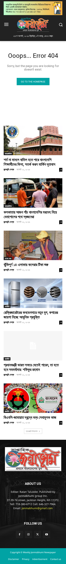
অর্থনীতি (7, 306)
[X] (37, 534)
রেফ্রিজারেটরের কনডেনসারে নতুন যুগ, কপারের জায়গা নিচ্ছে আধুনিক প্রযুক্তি (31, 314)
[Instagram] (28, 534)
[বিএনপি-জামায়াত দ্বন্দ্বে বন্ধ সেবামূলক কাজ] (33, 398)
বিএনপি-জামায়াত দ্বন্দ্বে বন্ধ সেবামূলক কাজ (30, 417)
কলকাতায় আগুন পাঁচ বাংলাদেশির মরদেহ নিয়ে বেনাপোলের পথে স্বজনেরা (30, 214)
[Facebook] (19, 534)
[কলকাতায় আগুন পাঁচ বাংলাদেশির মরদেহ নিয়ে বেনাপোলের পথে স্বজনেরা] (33, 193)
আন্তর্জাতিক (8, 153)
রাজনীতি (7, 358)
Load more (32, 431)
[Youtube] (46, 534)
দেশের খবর (8, 258)
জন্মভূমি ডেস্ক (9, 169)
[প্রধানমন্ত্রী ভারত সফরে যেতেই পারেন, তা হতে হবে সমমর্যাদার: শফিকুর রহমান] (33, 345)
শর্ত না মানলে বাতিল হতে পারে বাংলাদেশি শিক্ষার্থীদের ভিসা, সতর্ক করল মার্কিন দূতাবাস (29, 162)
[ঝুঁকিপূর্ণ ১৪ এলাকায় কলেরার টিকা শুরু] (33, 245)
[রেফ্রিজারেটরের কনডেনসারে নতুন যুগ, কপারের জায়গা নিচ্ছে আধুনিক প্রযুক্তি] (33, 293)
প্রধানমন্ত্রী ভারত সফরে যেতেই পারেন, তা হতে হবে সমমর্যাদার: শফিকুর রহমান (31, 367)
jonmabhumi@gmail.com (37, 508)
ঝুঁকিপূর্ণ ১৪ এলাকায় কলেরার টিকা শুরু (26, 264)
